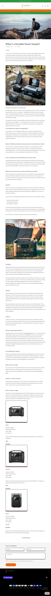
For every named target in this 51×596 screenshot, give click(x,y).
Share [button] (8, 50)
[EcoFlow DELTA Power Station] (16, 511)
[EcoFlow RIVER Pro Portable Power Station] (16, 466)
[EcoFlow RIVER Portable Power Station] (16, 422)
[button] (2, 6)
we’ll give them (27, 333)
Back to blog (26, 537)
